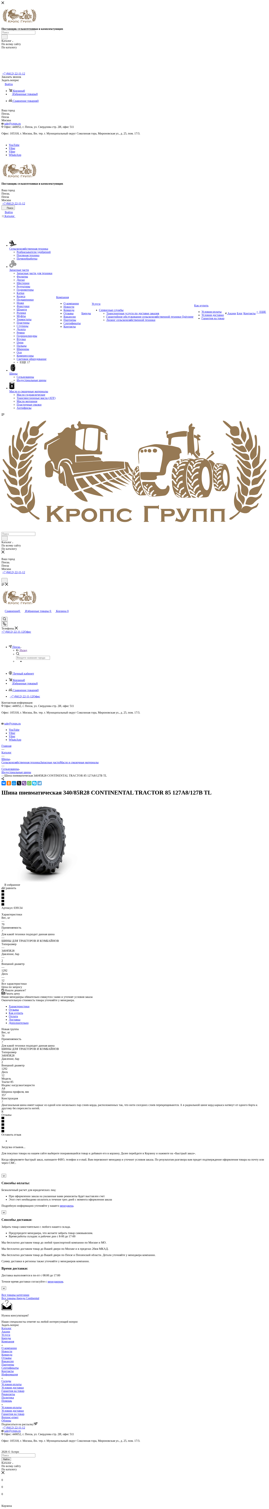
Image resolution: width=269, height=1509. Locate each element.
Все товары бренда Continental (20, 1298)
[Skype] (34, 783)
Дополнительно (19, 1022)
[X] (19, 783)
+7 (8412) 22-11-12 (13, 73)
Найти (6, 1459)
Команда (6, 1354)
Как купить (16, 1013)
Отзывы (14, 1009)
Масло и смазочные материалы (79, 762)
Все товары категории (15, 1294)
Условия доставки (12, 1387)
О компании (9, 1348)
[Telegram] (39, 783)
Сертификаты (10, 1367)
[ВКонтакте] (3, 783)
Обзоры (6, 1420)
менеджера (66, 1205)
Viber (12, 148)
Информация (9, 1374)
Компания (7, 1341)
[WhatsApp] (29, 783)
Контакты (7, 1371)
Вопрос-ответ (9, 1417)
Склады (6, 1381)
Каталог (6, 1328)
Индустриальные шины (16, 772)
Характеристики (19, 1006)
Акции (5, 1331)
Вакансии (7, 1361)
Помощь (6, 1400)
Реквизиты (8, 1394)
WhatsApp (15, 154)
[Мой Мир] (14, 783)
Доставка (14, 1019)
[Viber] (24, 783)
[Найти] (4, 36)
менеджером (55, 1281)
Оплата (13, 1016)
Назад (23, 650)
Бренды (6, 1338)
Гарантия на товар (12, 1390)
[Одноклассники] (9, 783)
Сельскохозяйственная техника (20, 762)
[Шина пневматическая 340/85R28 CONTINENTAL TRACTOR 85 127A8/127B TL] (42, 881)
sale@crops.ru (12, 123)
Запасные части (50, 762)
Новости (6, 1351)
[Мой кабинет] (3, 576)
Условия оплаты (11, 1384)
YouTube (14, 145)
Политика (7, 1397)
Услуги (5, 1334)
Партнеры (7, 1364)
